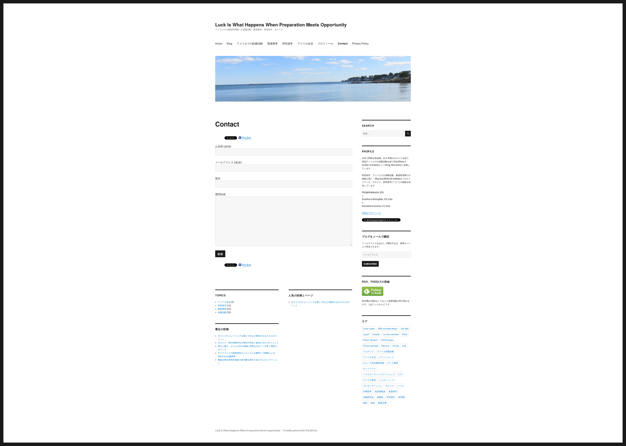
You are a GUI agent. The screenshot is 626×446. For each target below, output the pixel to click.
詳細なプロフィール (371, 213)
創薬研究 (393, 391)
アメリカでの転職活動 (250, 43)
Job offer (405, 328)
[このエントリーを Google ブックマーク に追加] (240, 137)
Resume (385, 345)
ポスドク (389, 385)
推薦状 (380, 397)
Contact (343, 43)
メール (400, 385)
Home (218, 43)
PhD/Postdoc (387, 340)
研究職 (401, 397)
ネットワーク (369, 368)
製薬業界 (272, 43)
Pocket (246, 137)
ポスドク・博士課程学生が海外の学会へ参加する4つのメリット (248, 342)
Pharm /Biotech (370, 340)
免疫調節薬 (380, 391)
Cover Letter (369, 328)
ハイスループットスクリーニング (379, 374)
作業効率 (367, 391)
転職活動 (222, 312)
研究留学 (287, 43)
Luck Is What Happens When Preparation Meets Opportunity (281, 24)
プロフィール (325, 43)
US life (395, 345)
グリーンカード (386, 357)
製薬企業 (382, 402)
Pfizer (404, 334)
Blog (229, 43)
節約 (365, 402)
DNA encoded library (387, 328)
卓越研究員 (368, 397)
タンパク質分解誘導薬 (373, 362)
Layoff (366, 334)
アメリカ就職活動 (385, 351)
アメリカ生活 (305, 43)
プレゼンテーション (372, 385)
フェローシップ (386, 379)
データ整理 (393, 362)
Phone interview (370, 345)
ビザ (400, 374)
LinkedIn (376, 334)
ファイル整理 (369, 379)
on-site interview (391, 334)
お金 (404, 345)
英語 (373, 402)
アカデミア (368, 351)
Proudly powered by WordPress (300, 430)
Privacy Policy (360, 43)
